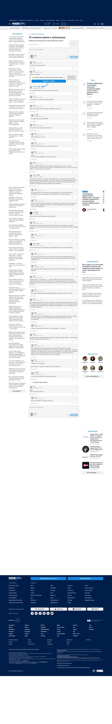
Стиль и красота (89, 588)
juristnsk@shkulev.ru (43, 662)
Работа (69, 595)
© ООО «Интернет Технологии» (16, 671)
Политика (70, 590)
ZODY (81, 20)
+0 (72, 68)
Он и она (70, 585)
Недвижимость (13, 20)
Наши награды (13, 593)
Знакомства (30, 20)
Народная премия (89, 600)
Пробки (56, 24)
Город (32, 593)
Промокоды (22, 20)
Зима (51, 585)
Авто (32, 585)
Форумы (42, 20)
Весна (32, 590)
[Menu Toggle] (10, 24)
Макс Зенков (35, 86)
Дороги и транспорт (36, 595)
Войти (35, 56)
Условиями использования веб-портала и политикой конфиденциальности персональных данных (78, 658)
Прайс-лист (12, 588)
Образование (54, 602)
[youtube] (52, 613)
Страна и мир (88, 590)
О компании (12, 590)
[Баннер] (64, 28)
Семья (69, 602)
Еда (32, 597)
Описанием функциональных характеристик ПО (67, 656)
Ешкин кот (35, 175)
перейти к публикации (37, 34)
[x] (48, 613)
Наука (52, 597)
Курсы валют (71, 20)
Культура (52, 590)
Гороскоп (63, 20)
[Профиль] (102, 24)
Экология (87, 593)
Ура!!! (35, 372)
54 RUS (34, 212)
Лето (51, 593)
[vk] (36, 613)
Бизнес (33, 588)
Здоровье (33, 602)
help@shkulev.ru (18, 663)
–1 (77, 159)
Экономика (88, 595)
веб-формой (34, 663)
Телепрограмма (50, 20)
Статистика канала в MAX (16, 602)
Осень (69, 588)
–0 (77, 68)
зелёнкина (35, 243)
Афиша (58, 20)
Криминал (53, 588)
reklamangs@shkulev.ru (62, 650)
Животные (34, 600)
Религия (70, 600)
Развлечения (71, 597)
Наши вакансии (13, 595)
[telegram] (32, 613)
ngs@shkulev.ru (25, 660)
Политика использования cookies (64, 663)
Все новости (17, 34)
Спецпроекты (88, 597)
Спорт (86, 585)
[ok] (40, 613)
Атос (35, 114)
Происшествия (72, 593)
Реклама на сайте (13, 585)
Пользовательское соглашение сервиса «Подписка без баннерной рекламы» (73, 667)
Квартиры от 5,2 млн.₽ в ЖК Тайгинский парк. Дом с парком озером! (16, 199)
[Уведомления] (98, 24)
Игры (77, 20)
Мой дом (52, 595)
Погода (37, 20)
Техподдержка (12, 597)
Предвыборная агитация (15, 600)
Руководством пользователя (63, 655)
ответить (33, 68)
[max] (44, 613)
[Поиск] (95, 24)
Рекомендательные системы (63, 665)
